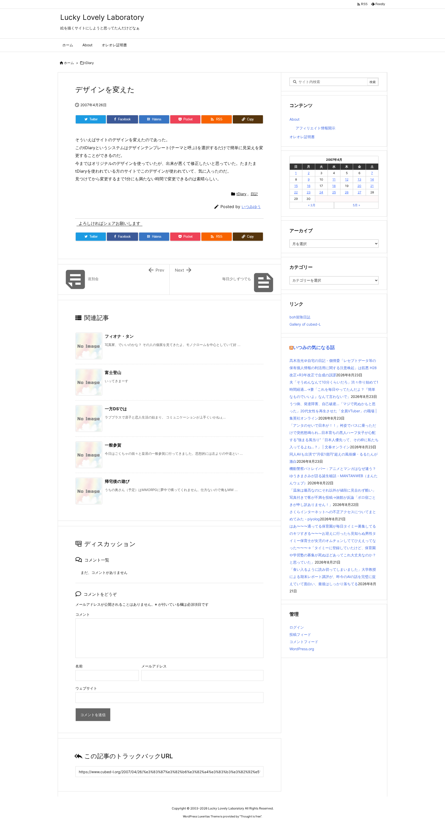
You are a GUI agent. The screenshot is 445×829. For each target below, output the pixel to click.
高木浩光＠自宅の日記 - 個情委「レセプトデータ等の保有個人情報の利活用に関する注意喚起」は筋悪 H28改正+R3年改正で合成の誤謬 (333, 367)
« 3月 (311, 205)
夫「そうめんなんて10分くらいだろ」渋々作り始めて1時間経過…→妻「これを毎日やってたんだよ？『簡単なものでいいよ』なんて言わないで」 (333, 389)
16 (308, 186)
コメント (82, 614)
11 (334, 179)
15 (296, 186)
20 (359, 186)
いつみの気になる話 (314, 347)
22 (296, 192)
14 (372, 179)
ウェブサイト (86, 688)
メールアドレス (154, 666)
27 (359, 192)
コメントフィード (303, 641)
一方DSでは (116, 408)
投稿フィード (300, 634)
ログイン (296, 627)
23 (309, 192)
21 (372, 186)
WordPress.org (301, 649)
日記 (254, 194)
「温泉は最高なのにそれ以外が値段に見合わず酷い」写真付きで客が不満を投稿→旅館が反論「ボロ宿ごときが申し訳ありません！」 (332, 497)
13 (359, 179)
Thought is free (251, 816)
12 (346, 179)
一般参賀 (113, 445)
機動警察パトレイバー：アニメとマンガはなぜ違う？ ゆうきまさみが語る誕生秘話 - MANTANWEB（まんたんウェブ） (334, 475)
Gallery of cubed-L (305, 324)
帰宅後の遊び (117, 481)
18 (334, 186)
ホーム (69, 63)
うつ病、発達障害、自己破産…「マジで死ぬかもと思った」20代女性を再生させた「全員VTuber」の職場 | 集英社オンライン (333, 411)
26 (346, 192)
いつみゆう (251, 206)
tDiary (89, 63)
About (294, 119)
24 (321, 192)
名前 (79, 666)
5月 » (356, 205)
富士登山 (113, 372)
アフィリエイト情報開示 (315, 128)
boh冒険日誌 (299, 317)
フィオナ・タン (119, 336)
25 (334, 192)
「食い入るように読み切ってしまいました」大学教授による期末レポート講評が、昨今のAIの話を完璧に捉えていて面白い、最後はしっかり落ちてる (332, 576)
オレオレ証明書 (302, 137)
